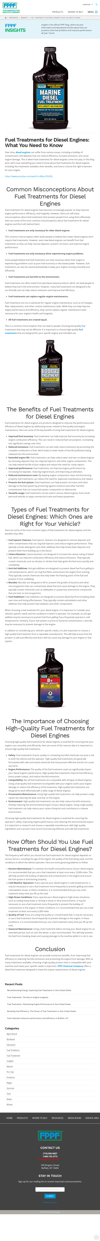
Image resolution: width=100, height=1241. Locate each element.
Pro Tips (10, 1072)
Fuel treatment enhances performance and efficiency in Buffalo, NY (37, 1018)
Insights (24, 18)
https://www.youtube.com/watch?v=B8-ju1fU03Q (28, 176)
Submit (50, 1196)
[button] (96, 4)
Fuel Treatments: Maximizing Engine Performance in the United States (39, 1004)
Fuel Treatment (13, 1055)
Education (11, 1044)
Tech (9, 1093)
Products (11, 1077)
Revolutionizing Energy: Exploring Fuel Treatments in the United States (39, 990)
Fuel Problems (13, 1050)
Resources (13, 18)
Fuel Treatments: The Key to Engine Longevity (27, 997)
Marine (10, 1066)
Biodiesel (11, 1039)
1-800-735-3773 (50, 1156)
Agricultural (12, 1033)
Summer (10, 1088)
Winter (10, 1104)
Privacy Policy (50, 1202)
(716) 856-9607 (50, 1153)
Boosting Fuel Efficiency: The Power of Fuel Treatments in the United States (41, 1011)
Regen (9, 1082)
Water (9, 1099)
